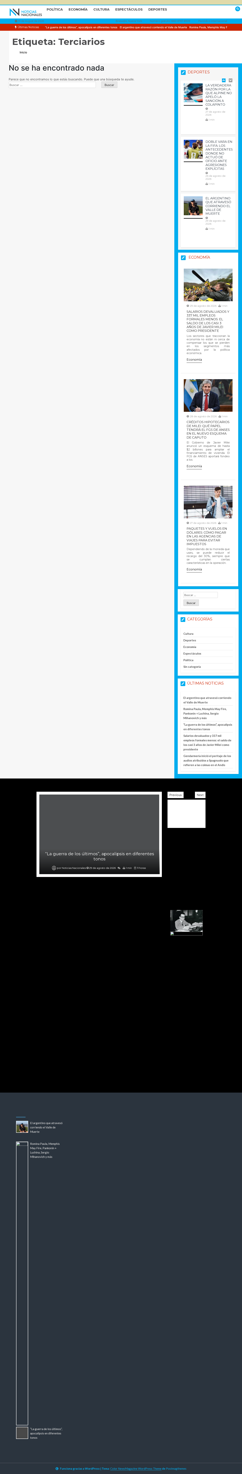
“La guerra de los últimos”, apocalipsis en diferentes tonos (63, 27)
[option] (135, 27)
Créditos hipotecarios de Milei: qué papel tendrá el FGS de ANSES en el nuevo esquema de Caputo (208, 429)
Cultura (101, 9)
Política (55, 9)
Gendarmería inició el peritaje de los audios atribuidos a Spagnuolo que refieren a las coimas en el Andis (207, 760)
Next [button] (200, 795)
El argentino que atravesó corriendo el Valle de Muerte (135, 27)
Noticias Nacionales (74, 1071)
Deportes (157, 9)
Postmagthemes (176, 1468)
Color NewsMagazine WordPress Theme (135, 1468)
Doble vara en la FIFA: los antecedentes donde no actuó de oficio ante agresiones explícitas (219, 155)
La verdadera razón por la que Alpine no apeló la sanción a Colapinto (219, 94)
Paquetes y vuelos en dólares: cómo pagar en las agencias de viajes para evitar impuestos (207, 536)
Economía (78, 9)
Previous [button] (175, 795)
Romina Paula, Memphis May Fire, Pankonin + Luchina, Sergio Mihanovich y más (205, 713)
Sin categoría (192, 666)
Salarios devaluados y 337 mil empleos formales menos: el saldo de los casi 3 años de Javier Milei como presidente (208, 321)
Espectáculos (129, 9)
